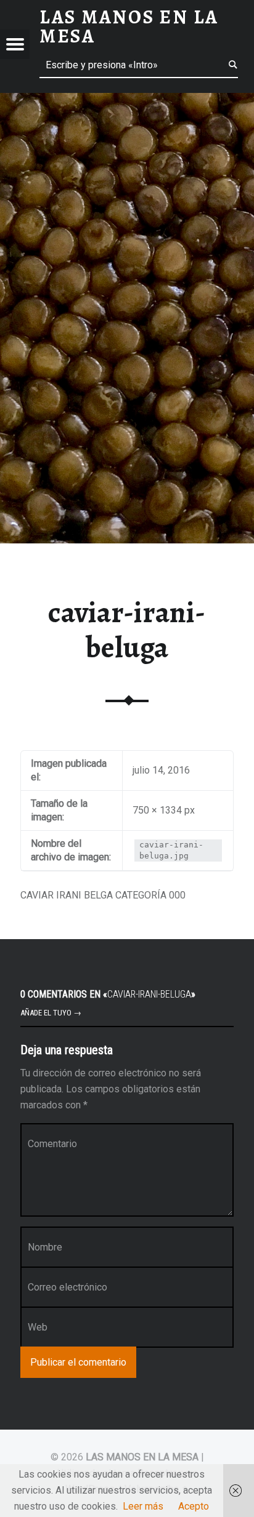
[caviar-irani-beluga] (127, 100)
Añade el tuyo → (50, 1012)
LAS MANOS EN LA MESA (142, 1457)
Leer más (143, 1506)
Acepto (193, 1506)
